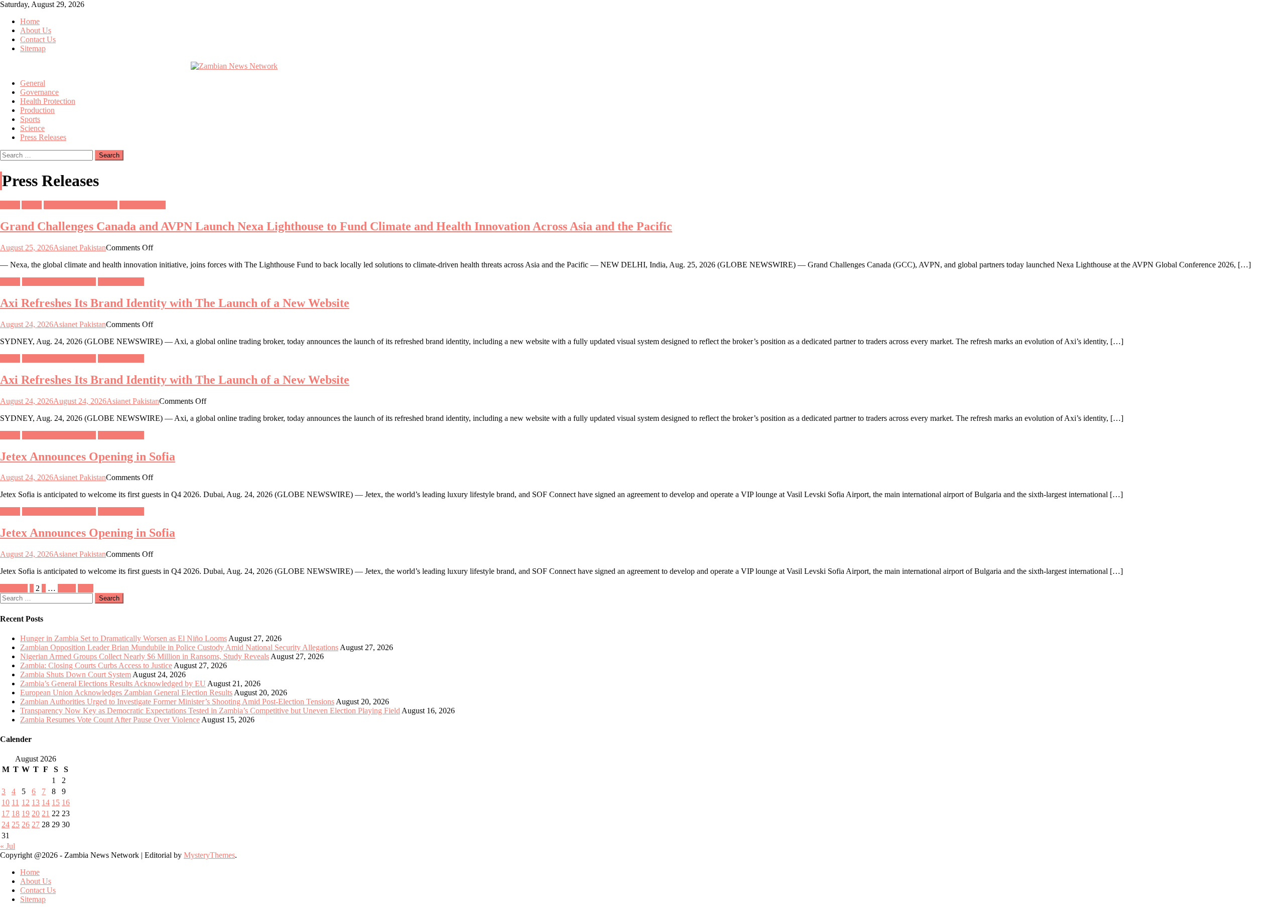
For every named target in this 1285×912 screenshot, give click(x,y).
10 (6, 802)
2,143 (67, 588)
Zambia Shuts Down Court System (75, 674)
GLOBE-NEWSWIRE (80, 205)
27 (36, 824)
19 (26, 813)
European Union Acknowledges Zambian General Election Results (126, 692)
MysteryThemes (209, 855)
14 (46, 802)
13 (36, 802)
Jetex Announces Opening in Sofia (87, 456)
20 (36, 813)
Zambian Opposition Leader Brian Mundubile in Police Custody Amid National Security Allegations (179, 647)
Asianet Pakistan (79, 247)
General (32, 83)
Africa (10, 205)
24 (6, 824)
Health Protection (47, 101)
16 (66, 802)
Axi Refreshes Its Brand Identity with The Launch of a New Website (174, 303)
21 (46, 813)
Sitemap (33, 48)
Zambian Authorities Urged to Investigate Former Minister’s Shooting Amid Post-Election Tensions (177, 701)
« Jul (7, 846)
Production (37, 110)
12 (26, 802)
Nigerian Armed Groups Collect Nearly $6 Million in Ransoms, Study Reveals (144, 656)
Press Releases (43, 137)
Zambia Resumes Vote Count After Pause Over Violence (110, 719)
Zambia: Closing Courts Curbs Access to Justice (96, 665)
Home (30, 21)
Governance (39, 92)
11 (15, 802)
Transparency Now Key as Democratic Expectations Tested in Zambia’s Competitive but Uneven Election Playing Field (210, 710)
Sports (30, 119)
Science (32, 128)
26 (26, 824)
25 (16, 824)
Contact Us (38, 39)
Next (85, 588)
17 (6, 813)
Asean (32, 205)
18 (16, 813)
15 (56, 802)
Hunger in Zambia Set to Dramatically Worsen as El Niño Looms (123, 638)
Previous (14, 588)
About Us (35, 30)
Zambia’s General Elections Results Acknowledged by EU (113, 683)
